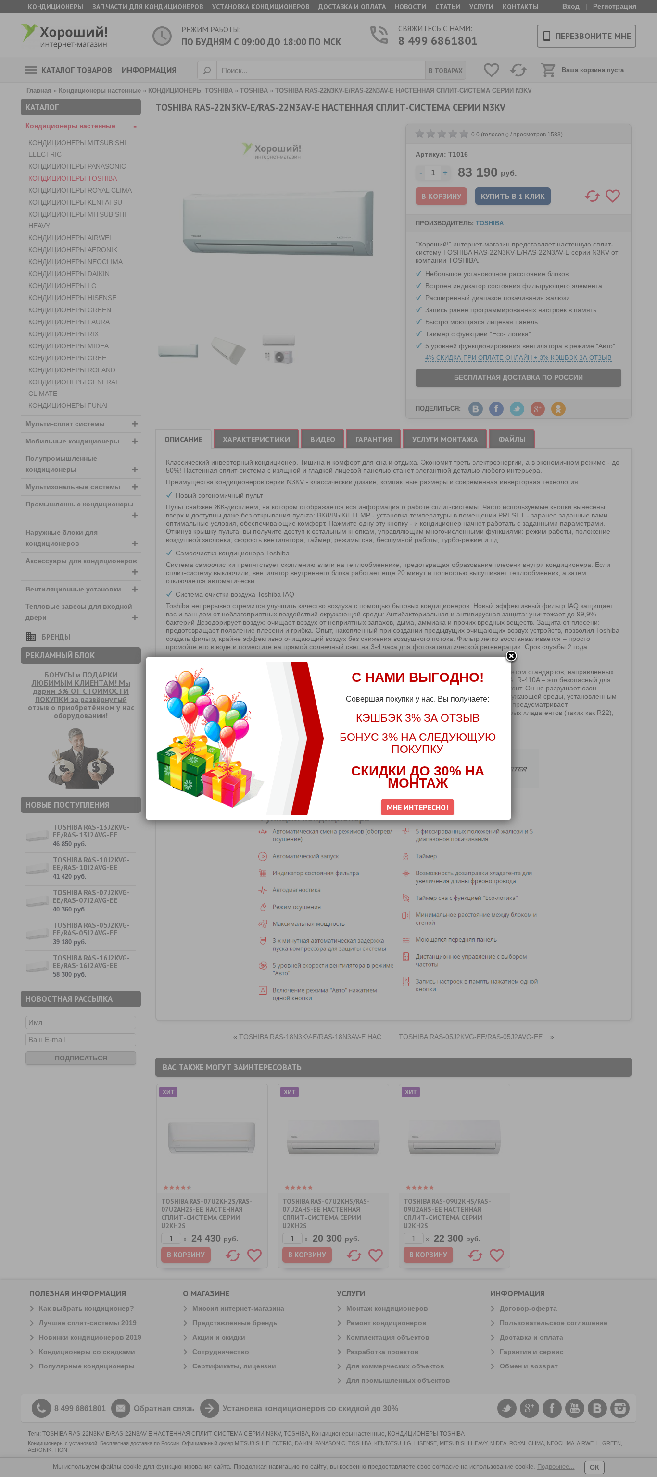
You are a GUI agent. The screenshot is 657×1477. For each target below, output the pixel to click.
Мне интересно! (417, 807)
